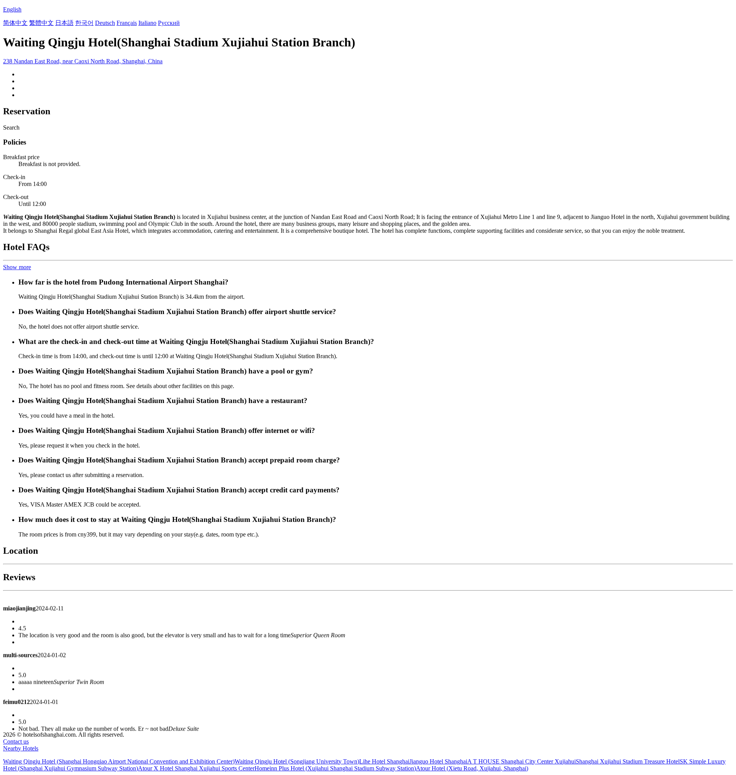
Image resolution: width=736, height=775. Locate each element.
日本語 (64, 23)
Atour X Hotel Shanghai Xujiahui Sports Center (196, 768)
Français (127, 23)
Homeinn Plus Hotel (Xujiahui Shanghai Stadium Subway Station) (335, 768)
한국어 (84, 23)
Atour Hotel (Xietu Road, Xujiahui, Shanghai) (472, 768)
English (12, 9)
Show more (17, 267)
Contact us (16, 741)
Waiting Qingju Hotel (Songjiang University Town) (297, 761)
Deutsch (105, 23)
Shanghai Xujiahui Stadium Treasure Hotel (628, 761)
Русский (169, 23)
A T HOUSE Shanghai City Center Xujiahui (521, 761)
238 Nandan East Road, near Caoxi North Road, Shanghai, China (83, 61)
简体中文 (15, 23)
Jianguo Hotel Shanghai (438, 761)
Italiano (147, 23)
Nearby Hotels (20, 748)
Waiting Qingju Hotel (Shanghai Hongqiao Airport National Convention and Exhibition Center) (119, 761)
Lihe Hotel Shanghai (384, 761)
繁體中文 (41, 23)
